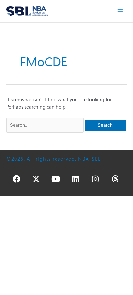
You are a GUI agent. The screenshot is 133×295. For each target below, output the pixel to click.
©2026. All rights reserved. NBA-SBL (53, 159)
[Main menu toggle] (120, 11)
